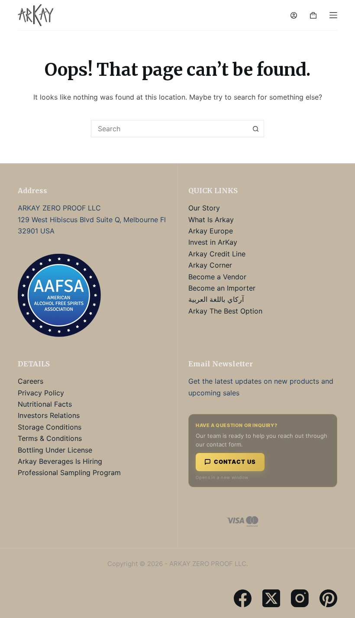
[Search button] (255, 128)
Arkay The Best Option (225, 311)
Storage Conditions (49, 427)
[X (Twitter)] (271, 598)
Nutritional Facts (45, 404)
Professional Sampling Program (69, 472)
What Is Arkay (211, 219)
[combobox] (169, 128)
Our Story (204, 208)
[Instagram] (300, 598)
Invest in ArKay (212, 242)
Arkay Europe (210, 230)
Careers (30, 381)
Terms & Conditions (50, 438)
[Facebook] (243, 598)
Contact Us (235, 461)
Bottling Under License (55, 450)
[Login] (293, 15)
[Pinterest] (328, 598)
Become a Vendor (217, 276)
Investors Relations (49, 415)
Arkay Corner (210, 265)
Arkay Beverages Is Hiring (60, 461)
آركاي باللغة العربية (216, 299)
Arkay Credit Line (216, 253)
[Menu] (333, 15)
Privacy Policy (41, 392)
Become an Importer (221, 288)
